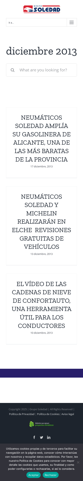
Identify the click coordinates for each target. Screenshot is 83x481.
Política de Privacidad (21, 414)
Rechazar (51, 475)
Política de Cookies (48, 414)
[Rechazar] (78, 462)
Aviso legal (67, 414)
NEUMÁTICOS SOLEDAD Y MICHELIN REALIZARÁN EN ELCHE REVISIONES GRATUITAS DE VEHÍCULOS (41, 222)
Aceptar (33, 475)
